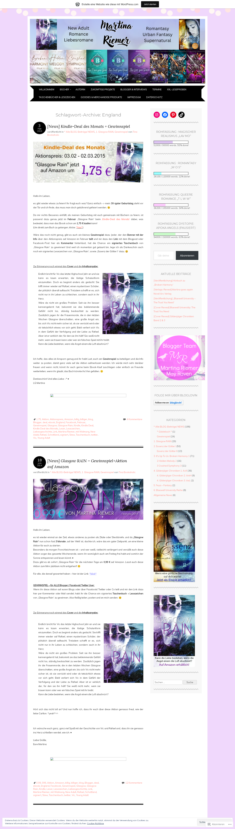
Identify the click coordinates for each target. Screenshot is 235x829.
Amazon (68, 419)
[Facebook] (165, 115)
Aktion (45, 419)
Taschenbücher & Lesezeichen (57, 97)
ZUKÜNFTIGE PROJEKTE (103, 89)
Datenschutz (154, 97)
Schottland (53, 434)
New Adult (70, 792)
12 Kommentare (133, 782)
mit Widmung (82, 431)
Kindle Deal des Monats (45, 428)
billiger (83, 419)
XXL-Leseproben (176, 89)
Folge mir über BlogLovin (175, 395)
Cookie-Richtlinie (95, 823)
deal (45, 422)
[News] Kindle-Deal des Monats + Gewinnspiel (88, 126)
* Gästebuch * (164, 431)
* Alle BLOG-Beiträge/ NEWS (79, 131)
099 (44, 782)
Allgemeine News (163, 495)
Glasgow (52, 425)
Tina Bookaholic (127, 472)
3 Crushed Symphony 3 (169, 465)
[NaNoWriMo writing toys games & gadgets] (176, 205)
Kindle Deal (87, 425)
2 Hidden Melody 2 (167, 460)
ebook (51, 422)
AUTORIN (80, 89)
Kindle (77, 425)
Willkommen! (46, 89)
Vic (34, 437)
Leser (62, 428)
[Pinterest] (173, 115)
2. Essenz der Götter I (165, 446)
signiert (64, 434)
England (60, 422)
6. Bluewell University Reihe (168, 490)
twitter (94, 434)
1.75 (38, 419)
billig (76, 419)
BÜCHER (64, 89)
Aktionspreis (56, 419)
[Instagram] (157, 115)
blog (90, 419)
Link (55, 431)
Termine (157, 89)
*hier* (79, 227)
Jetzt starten (150, 4)
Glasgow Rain (65, 425)
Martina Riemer (66, 431)
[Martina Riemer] (117, 83)
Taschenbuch (83, 434)
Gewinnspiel (121, 131)
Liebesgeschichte (42, 431)
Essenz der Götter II (167, 451)
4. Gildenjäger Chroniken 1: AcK (170, 470)
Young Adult (44, 437)
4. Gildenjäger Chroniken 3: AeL (173, 480)
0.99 (38, 782)
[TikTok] (181, 115)
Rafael (43, 434)
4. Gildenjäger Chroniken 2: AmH (174, 475)
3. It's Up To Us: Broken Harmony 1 (172, 456)
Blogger (37, 422)
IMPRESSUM (134, 97)
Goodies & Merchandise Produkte (101, 97)
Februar (81, 422)
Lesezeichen (73, 428)
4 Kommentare (134, 419)
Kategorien (175, 420)
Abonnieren (187, 255)
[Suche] (176, 682)
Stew (72, 434)
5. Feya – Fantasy (163, 485)
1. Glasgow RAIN (105, 131)
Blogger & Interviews (133, 89)
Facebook (71, 422)
